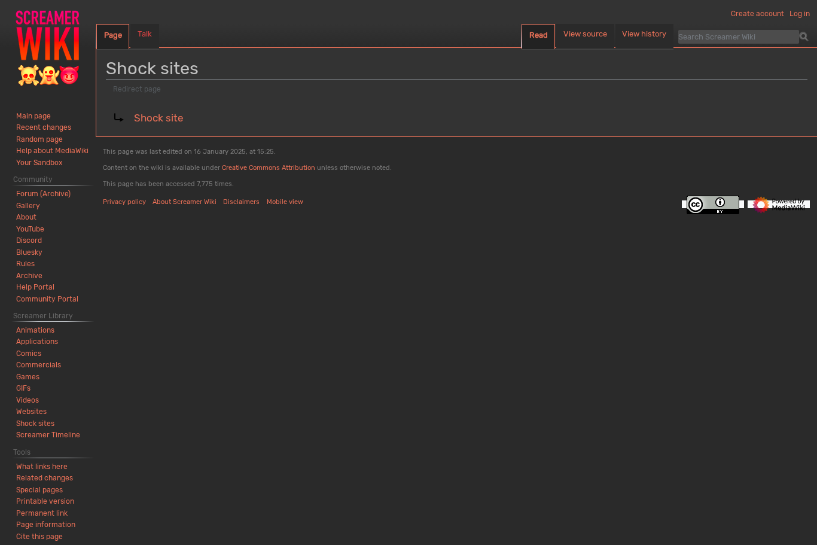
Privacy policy (124, 202)
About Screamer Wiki (185, 202)
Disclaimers (241, 202)
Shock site (159, 118)
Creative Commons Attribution (268, 168)
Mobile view (285, 202)
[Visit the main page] (48, 48)
